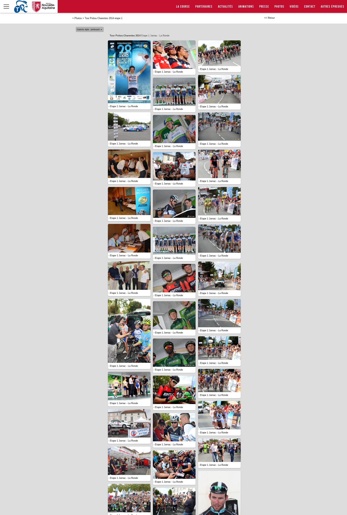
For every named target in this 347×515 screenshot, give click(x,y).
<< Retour (269, 17)
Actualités (225, 7)
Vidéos (294, 7)
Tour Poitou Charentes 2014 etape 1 (103, 18)
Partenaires (204, 7)
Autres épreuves (332, 7)
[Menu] (6, 6)
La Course (183, 7)
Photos (279, 7)
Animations (246, 7)
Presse (264, 7)
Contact (309, 7)
